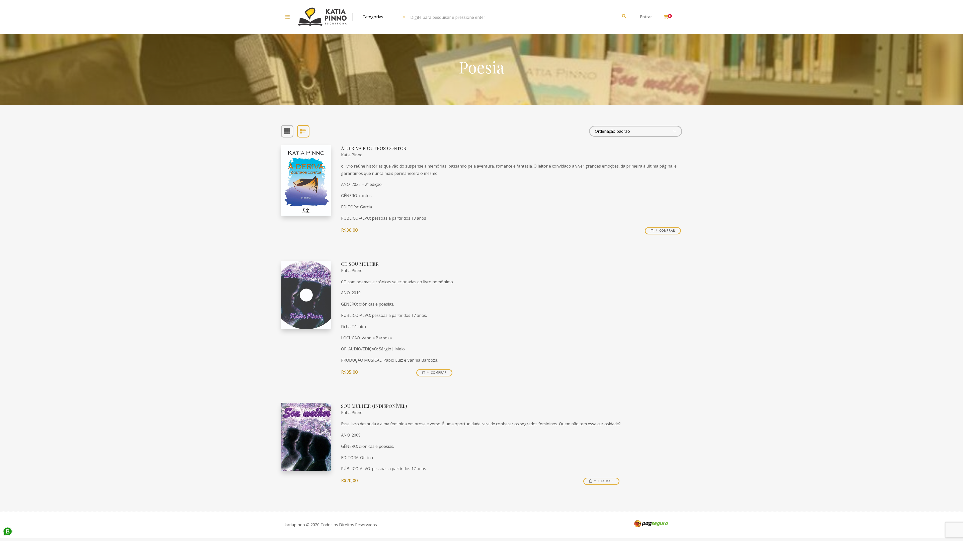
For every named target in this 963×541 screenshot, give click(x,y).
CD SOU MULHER (360, 264)
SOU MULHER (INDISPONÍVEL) (374, 406)
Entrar (646, 17)
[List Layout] (303, 131)
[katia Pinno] (322, 17)
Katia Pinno (352, 155)
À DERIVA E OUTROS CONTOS (373, 148)
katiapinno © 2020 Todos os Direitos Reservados (331, 524)
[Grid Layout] (287, 131)
